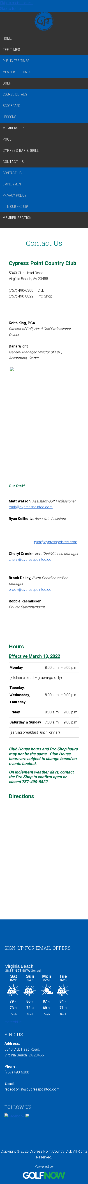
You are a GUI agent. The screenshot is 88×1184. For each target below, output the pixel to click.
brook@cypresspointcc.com (32, 589)
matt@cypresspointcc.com (31, 507)
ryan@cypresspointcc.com (55, 542)
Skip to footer (11, 9)
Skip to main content (16, 3)
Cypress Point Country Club (44, 21)
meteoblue (13, 1022)
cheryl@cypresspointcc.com (32, 559)
